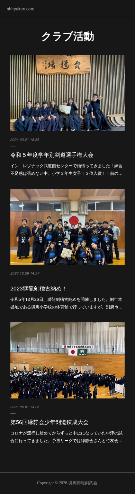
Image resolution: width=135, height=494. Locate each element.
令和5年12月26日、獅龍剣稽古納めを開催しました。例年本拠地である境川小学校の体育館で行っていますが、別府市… (66, 302)
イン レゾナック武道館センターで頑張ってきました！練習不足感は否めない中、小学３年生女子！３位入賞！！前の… (66, 169)
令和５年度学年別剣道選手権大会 (51, 155)
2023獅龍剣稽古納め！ (38, 288)
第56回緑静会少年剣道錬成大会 (49, 422)
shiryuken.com (20, 8)
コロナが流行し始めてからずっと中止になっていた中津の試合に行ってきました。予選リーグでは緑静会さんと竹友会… (66, 436)
